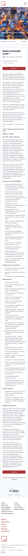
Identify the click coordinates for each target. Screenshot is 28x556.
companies (4, 41)
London (4, 526)
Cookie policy (18, 494)
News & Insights (19, 509)
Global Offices (5, 509)
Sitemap (19, 550)
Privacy (3, 550)
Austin (3, 524)
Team (16, 503)
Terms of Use (11, 550)
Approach (4, 505)
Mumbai (4, 529)
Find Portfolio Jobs (7, 513)
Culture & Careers (7, 511)
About (3, 503)
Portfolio (17, 505)
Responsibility (5, 507)
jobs (9, 41)
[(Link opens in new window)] (2, 552)
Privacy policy (10, 494)
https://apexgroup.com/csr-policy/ (12, 448)
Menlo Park (5, 522)
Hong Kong (5, 531)
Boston (3, 519)
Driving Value (18, 507)
